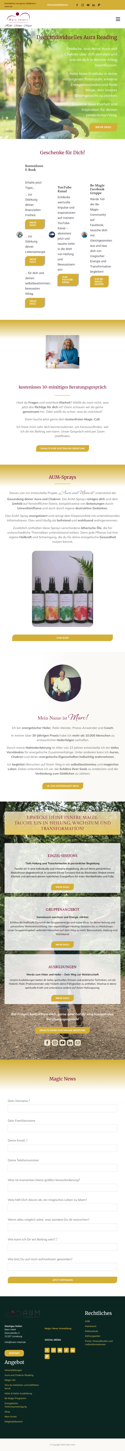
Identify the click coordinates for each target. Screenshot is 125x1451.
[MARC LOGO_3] (18, 12)
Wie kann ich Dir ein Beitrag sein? (32, 1239)
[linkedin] (93, 5)
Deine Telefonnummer (23, 1160)
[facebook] (77, 5)
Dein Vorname (19, 1101)
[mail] (78, 1043)
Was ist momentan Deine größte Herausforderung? (44, 1180)
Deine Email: (18, 1140)
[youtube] (88, 5)
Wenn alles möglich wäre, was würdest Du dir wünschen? (48, 1219)
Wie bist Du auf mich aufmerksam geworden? (40, 1259)
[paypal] (99, 5)
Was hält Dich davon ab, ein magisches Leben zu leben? (47, 1200)
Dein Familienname (21, 1120)
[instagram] (82, 5)
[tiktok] (66, 1350)
